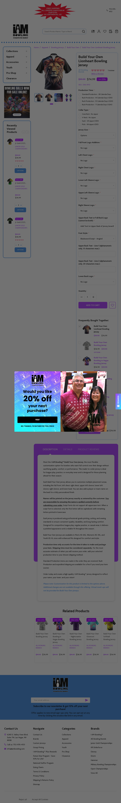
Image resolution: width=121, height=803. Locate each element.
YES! (37, 419)
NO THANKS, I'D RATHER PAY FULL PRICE (37, 426)
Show (118, 401)
